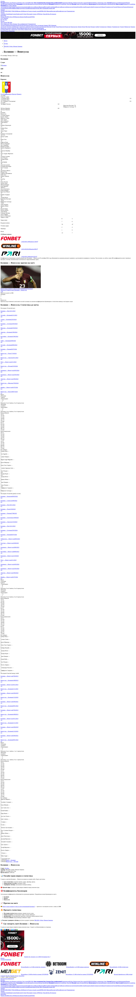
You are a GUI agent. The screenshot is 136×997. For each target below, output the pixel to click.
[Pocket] (10, 929)
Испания (28, 17)
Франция (53, 25)
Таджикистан (97, 7)
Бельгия (37, 7)
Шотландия (21, 8)
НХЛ (2, 11)
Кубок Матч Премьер (41, 8)
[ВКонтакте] (1, 929)
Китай (21, 25)
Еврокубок (23, 17)
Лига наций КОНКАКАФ (87, 2)
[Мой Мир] (5, 929)
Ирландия (58, 7)
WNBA (33, 17)
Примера (56, 4)
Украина (125, 7)
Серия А (78, 4)
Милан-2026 (20, 11)
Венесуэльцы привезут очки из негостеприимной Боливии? (19, 906)
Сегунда (60, 4)
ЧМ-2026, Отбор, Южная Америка (43, 920)
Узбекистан (120, 7)
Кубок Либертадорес (75, 2)
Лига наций (25, 2)
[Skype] (11, 929)
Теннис (3, 12)
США (49, 25)
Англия (3, 25)
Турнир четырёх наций (34, 11)
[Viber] (15, 929)
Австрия (8, 7)
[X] (6, 929)
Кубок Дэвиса (42, 14)
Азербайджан (14, 7)
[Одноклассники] (3, 929)
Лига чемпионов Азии (100, 2)
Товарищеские (65, 2)
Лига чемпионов (5, 24)
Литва (78, 7)
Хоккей (3, 9)
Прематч (19, 94)
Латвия (75, 7)
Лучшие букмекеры (6, 959)
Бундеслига (25, 4)
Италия (17, 25)
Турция (115, 7)
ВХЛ (7, 11)
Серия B (83, 4)
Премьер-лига (8, 2)
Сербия (91, 7)
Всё (2, 19)
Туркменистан (109, 7)
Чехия (11, 8)
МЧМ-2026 (43, 11)
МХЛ (10, 11)
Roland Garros (12, 14)
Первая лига (15, 2)
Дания (54, 7)
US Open (24, 14)
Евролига (17, 17)
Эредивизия (99, 4)
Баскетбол (3, 15)
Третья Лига (41, 4)
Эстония (26, 8)
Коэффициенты (7, 94)
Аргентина (21, 7)
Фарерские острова (6, 28)
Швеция (15, 8)
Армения (26, 7)
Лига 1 (8, 5)
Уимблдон (19, 14)
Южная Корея (32, 8)
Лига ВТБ (12, 17)
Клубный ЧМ (51, 8)
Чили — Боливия (11, 860)
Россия (2, 21)
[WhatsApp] (17, 929)
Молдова (82, 7)
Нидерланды (26, 25)
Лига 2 (11, 5)
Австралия (3, 7)
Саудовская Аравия (42, 25)
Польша (87, 7)
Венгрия (46, 7)
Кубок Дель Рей (67, 4)
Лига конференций (22, 24)
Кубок (20, 2)
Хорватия (7, 8)
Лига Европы (13, 24)
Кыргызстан (70, 7)
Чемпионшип (122, 2)
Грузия (50, 7)
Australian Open (5, 14)
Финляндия (54, 11)
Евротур (25, 11)
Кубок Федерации (51, 14)
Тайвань (103, 7)
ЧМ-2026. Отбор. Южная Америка (13, 46)
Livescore (3, 975)
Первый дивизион (107, 4)
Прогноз (14, 94)
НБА (8, 17)
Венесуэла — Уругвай (12, 861)
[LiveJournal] (8, 929)
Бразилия (41, 7)
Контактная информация (7, 978)
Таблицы (5, 18)
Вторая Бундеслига (33, 4)
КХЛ (4, 11)
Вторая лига (6, 4)
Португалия (34, 25)
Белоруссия (32, 7)
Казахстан (64, 7)
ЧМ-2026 (31, 2)
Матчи (5, 40)
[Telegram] (13, 929)
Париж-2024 (4, 17)
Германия (7, 25)
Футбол (3, 1)
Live (2, 18)
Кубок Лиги (13, 4)
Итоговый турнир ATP (33, 14)
